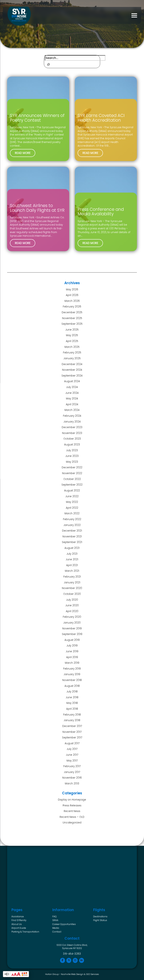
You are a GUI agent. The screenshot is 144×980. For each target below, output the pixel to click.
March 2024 (72, 410)
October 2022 (72, 479)
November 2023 (72, 433)
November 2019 (72, 628)
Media (55, 928)
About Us (16, 924)
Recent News (72, 811)
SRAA (55, 920)
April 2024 (72, 404)
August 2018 (72, 686)
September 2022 (72, 485)
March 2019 (72, 663)
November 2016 (72, 778)
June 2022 (72, 496)
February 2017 (72, 766)
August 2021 (72, 548)
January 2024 (72, 421)
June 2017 (72, 755)
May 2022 (72, 502)
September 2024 (72, 375)
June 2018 (72, 697)
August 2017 (72, 743)
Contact (56, 931)
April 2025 (72, 341)
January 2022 (72, 525)
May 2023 (72, 462)
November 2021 (72, 536)
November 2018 (72, 680)
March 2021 (72, 571)
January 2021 (72, 582)
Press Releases (72, 805)
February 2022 (72, 519)
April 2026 (72, 295)
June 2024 (72, 393)
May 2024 (72, 398)
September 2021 (72, 542)
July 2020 (72, 600)
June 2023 (72, 456)
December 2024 (72, 364)
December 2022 (72, 467)
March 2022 (72, 513)
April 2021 (72, 565)
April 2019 (72, 657)
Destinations (100, 916)
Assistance (17, 916)
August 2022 (72, 490)
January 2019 (72, 674)
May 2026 (72, 289)
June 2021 (72, 559)
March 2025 (72, 347)
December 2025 (72, 312)
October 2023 (72, 439)
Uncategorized (72, 822)
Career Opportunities (64, 924)
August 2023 (72, 444)
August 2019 (72, 640)
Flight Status (100, 920)
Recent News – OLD (72, 817)
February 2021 (72, 577)
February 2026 (72, 306)
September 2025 (72, 324)
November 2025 (72, 318)
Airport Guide (18, 928)
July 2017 (72, 749)
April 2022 (72, 508)
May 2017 (72, 760)
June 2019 (72, 651)
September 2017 (72, 737)
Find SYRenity (18, 920)
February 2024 (72, 416)
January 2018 (72, 720)
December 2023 (72, 427)
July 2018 (72, 691)
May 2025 (72, 335)
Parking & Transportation (25, 931)
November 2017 (72, 732)
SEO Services (92, 974)
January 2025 (72, 358)
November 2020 (72, 588)
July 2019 (72, 645)
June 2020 (72, 605)
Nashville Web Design (72, 974)
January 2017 (72, 772)
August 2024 (72, 381)
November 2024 (72, 370)
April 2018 (72, 709)
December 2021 (72, 531)
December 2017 (72, 726)
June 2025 (72, 329)
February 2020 (72, 617)
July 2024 (72, 387)
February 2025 (72, 352)
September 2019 (72, 634)
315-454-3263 (72, 954)
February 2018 (72, 714)
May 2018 (72, 703)
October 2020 (72, 594)
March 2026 (72, 301)
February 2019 (72, 668)
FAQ (54, 916)
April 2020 (72, 611)
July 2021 (72, 554)
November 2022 (72, 473)
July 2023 (72, 450)
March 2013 (72, 783)
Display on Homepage (72, 799)
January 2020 (72, 622)
